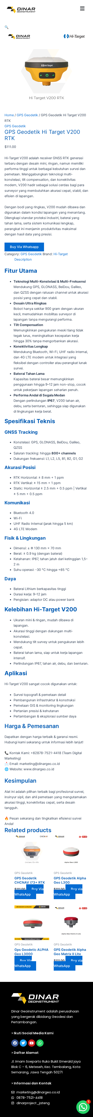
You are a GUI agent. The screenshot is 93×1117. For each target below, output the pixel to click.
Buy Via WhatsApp (29, 891)
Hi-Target (60, 254)
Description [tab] (23, 259)
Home (9, 115)
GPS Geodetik (27, 115)
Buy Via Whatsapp (24, 247)
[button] (82, 8)
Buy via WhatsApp (68, 891)
